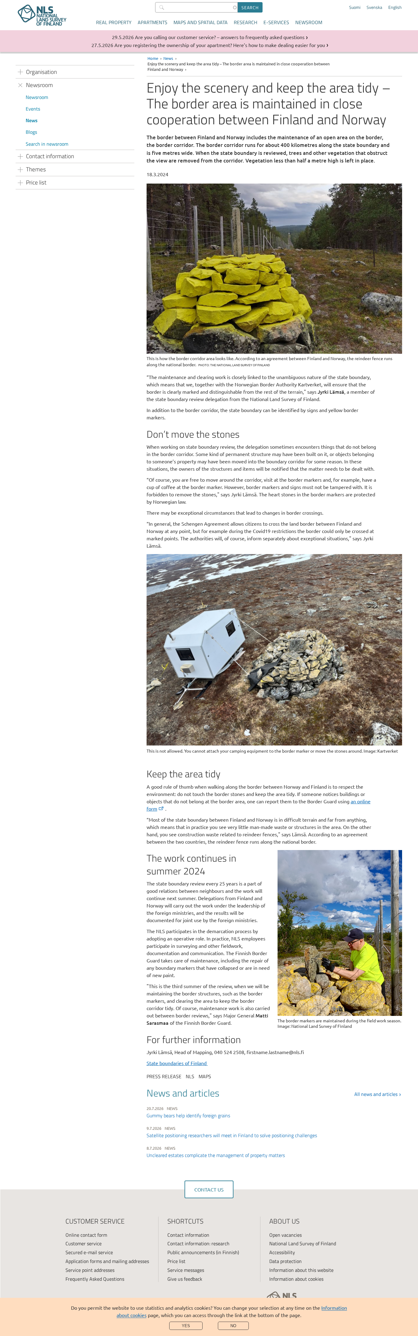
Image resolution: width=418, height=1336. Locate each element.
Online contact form (86, 1235)
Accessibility (282, 1252)
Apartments (152, 22)
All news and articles (375, 1094)
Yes (186, 1325)
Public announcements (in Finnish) (203, 1252)
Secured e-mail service (89, 1252)
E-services (276, 22)
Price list (176, 1261)
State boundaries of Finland (177, 1063)
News (32, 120)
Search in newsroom (47, 144)
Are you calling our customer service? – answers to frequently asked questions (219, 37)
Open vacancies (285, 1235)
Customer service (83, 1243)
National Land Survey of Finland (302, 1243)
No (233, 1325)
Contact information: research (198, 1243)
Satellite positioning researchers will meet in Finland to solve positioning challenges (232, 1135)
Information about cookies (296, 1279)
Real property (114, 22)
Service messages (185, 1270)
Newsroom (308, 22)
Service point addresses (89, 1270)
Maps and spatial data (201, 22)
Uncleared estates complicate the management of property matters (216, 1155)
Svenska (374, 7)
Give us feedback (184, 1279)
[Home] (42, 15)
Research (245, 22)
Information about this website (301, 1270)
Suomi (354, 7)
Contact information (188, 1235)
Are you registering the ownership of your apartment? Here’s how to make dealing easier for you (219, 45)
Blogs (31, 132)
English (395, 7)
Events (33, 108)
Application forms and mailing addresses (107, 1261)
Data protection (285, 1261)
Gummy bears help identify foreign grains (188, 1115)
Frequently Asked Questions (94, 1279)
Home (152, 58)
